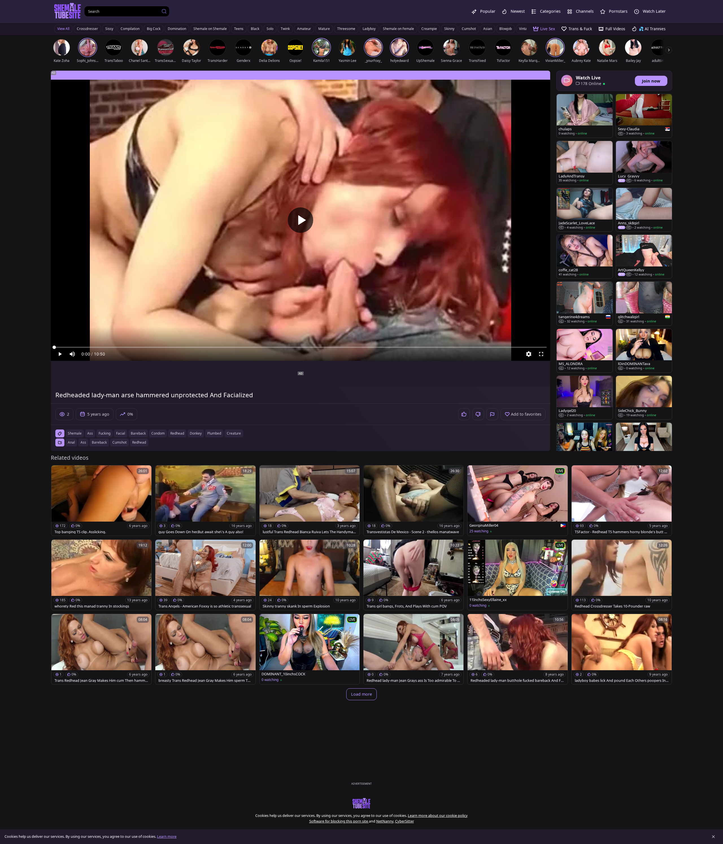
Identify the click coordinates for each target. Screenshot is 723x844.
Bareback (99, 442)
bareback (138, 433)
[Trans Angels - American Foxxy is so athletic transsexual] (205, 575)
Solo (270, 28)
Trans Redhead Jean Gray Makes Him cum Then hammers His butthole (101, 680)
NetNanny (384, 821)
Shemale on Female (398, 28)
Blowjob (505, 28)
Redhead (139, 442)
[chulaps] (585, 116)
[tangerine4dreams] (585, 303)
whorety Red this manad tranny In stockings (92, 606)
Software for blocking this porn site (339, 821)
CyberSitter (404, 821)
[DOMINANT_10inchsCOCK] (310, 649)
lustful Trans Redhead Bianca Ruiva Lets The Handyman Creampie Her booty (309, 532)
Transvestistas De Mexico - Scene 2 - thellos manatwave (413, 532)
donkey (196, 433)
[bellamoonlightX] (585, 444)
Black (255, 28)
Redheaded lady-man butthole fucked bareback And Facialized (517, 680)
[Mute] (72, 354)
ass (90, 433)
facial (120, 433)
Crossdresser (87, 28)
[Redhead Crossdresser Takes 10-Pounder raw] (622, 575)
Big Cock (153, 28)
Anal (71, 442)
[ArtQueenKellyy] (644, 256)
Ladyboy (369, 28)
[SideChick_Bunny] (644, 397)
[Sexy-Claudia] (644, 116)
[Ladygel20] (585, 397)
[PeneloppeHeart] (644, 444)
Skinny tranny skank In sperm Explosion (296, 606)
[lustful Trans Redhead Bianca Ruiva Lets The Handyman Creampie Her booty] (310, 500)
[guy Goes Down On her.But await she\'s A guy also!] (205, 500)
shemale (75, 433)
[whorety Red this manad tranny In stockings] (101, 575)
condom (158, 433)
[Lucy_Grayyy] (644, 163)
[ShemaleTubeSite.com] (67, 11)
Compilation (130, 28)
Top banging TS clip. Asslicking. (80, 532)
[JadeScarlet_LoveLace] (585, 209)
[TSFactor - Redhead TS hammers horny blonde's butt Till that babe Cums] (622, 500)
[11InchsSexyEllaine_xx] (517, 575)
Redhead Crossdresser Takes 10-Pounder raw (612, 606)
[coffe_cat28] (585, 256)
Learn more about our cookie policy (438, 815)
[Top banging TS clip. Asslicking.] (101, 500)
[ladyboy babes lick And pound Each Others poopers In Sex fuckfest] (622, 649)
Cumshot (469, 28)
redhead (177, 433)
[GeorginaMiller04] (517, 500)
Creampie (429, 28)
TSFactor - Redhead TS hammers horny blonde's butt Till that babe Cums (621, 532)
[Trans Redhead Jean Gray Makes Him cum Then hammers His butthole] (101, 649)
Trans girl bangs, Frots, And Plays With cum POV (407, 606)
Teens (238, 28)
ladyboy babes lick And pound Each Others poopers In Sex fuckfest (621, 680)
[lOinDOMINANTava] (644, 350)
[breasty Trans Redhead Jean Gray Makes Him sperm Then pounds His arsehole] (205, 649)
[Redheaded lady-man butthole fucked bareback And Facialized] (517, 649)
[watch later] (58, 472)
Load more (361, 694)
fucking (104, 433)
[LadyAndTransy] (585, 163)
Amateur (304, 28)
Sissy (109, 28)
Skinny (449, 28)
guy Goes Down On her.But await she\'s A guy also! (200, 532)
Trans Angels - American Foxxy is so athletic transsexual (204, 606)
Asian (487, 28)
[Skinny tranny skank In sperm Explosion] (310, 575)
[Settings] (528, 354)
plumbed (214, 433)
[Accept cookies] (713, 837)
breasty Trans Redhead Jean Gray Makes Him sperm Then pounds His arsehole (205, 680)
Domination (177, 28)
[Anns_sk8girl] (644, 209)
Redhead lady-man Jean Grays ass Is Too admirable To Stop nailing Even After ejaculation (413, 680)
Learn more (167, 836)
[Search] (164, 11)
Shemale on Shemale (210, 28)
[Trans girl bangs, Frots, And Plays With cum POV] (413, 575)
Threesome (346, 28)
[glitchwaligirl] (644, 303)
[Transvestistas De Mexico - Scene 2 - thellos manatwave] (413, 500)
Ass (83, 442)
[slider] (300, 347)
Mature (324, 28)
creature (234, 433)
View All (63, 28)
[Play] (300, 220)
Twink (285, 28)
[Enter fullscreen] (541, 354)
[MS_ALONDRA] (585, 350)
